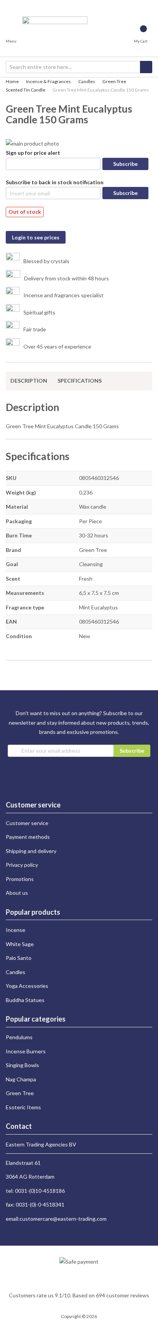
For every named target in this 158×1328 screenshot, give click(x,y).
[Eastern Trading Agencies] (54, 35)
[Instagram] (9, 4)
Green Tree (114, 81)
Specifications (80, 380)
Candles (86, 81)
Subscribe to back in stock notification (55, 182)
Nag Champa (21, 1079)
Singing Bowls (22, 1065)
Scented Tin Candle (25, 90)
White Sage (20, 944)
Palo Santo (18, 958)
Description (28, 380)
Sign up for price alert (33, 152)
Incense (15, 930)
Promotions (20, 879)
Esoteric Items (23, 1107)
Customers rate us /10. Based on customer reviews (79, 1295)
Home (12, 81)
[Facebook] (15, 4)
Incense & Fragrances (48, 81)
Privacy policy (22, 864)
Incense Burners (26, 1051)
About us (17, 892)
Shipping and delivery (31, 851)
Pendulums (19, 1037)
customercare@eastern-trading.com (63, 1218)
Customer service (27, 823)
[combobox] (79, 67)
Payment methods (28, 836)
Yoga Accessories (27, 985)
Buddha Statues (25, 1000)
